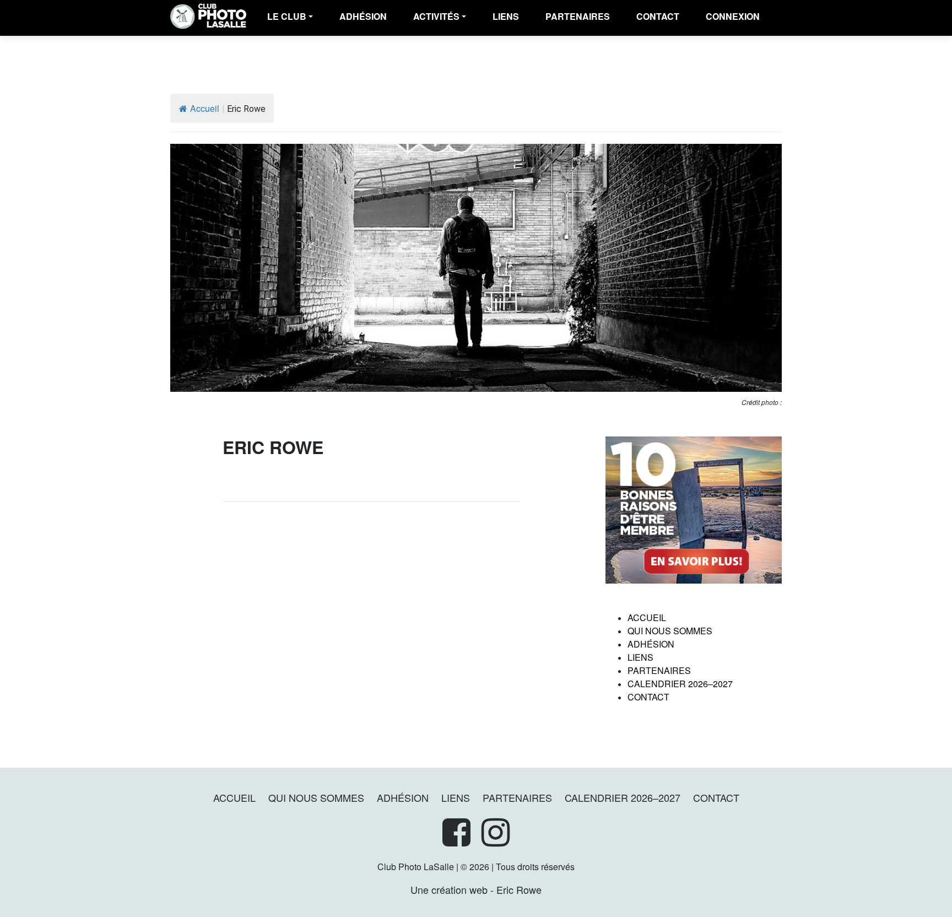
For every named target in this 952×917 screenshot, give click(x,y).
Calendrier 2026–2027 (680, 683)
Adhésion (651, 644)
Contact (657, 16)
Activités (436, 16)
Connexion (733, 16)
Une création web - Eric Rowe (476, 889)
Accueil (204, 108)
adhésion (363, 16)
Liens (506, 16)
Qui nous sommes (670, 630)
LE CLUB (286, 16)
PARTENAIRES (577, 16)
